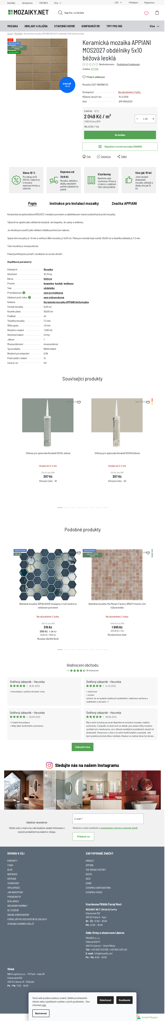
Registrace (149, 2)
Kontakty (11, 2)
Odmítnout (105, 1000)
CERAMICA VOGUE (94, 892)
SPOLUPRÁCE (13, 887)
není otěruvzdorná (54, 297)
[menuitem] (12, 26)
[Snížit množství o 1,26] (137, 119)
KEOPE (89, 874)
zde (44, 1005)
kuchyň (59, 283)
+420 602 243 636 (99, 949)
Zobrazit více (82, 746)
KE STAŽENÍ (13, 910)
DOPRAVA (11, 878)
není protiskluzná (53, 292)
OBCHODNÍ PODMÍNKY (17, 905)
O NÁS (10, 865)
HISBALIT (90, 860)
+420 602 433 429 (118, 949)
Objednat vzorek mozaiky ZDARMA (123, 146)
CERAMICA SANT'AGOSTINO (98, 887)
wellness (68, 283)
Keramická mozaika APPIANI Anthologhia (66, 302)
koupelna (49, 283)
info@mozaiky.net (103, 953)
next (155, 452)
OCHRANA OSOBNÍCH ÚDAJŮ (20, 923)
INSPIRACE (12, 874)
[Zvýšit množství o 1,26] (153, 119)
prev (10, 452)
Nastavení (41, 1013)
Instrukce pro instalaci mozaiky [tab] (74, 203)
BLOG (9, 869)
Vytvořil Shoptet (150, 1017)
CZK (117, 2)
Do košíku (120, 134)
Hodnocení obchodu (82, 664)
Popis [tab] (32, 203)
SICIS (88, 878)
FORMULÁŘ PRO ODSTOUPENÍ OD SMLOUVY (27, 919)
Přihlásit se (83, 836)
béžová (48, 278)
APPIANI (94, 68)
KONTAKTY (12, 860)
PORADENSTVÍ (14, 896)
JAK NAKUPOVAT (15, 892)
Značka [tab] (124, 203)
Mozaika (48, 269)
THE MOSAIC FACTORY (96, 869)
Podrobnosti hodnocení (128, 64)
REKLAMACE (13, 901)
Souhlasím (124, 1000)
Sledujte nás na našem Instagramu (87, 765)
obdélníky (49, 288)
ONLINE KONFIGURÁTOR (18, 914)
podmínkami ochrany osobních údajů (118, 827)
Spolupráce (27, 2)
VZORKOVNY (13, 883)
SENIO (89, 883)
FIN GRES (43, 2)
